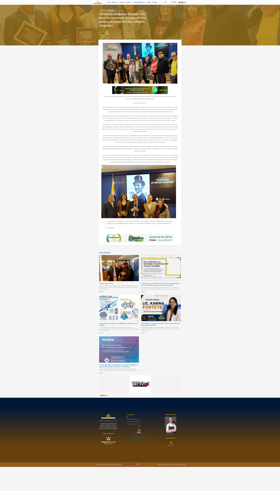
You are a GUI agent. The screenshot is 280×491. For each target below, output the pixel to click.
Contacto (154, 2)
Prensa (149, 2)
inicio (108, 2)
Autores (101, 10)
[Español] (185, 2)
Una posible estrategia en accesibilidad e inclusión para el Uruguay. (118, 324)
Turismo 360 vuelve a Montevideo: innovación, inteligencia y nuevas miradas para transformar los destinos (118, 366)
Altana (140, 436)
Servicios (122, 2)
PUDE (144, 436)
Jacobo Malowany (114, 10)
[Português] (182, 2)
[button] (103, 238)
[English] (180, 2)
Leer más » (101, 291)
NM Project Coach (139, 438)
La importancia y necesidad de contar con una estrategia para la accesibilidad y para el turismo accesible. (160, 284)
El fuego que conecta (106, 283)
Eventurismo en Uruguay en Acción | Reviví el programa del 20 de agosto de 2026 (160, 324)
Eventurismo (134, 436)
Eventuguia (106, 10)
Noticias (121, 10)
